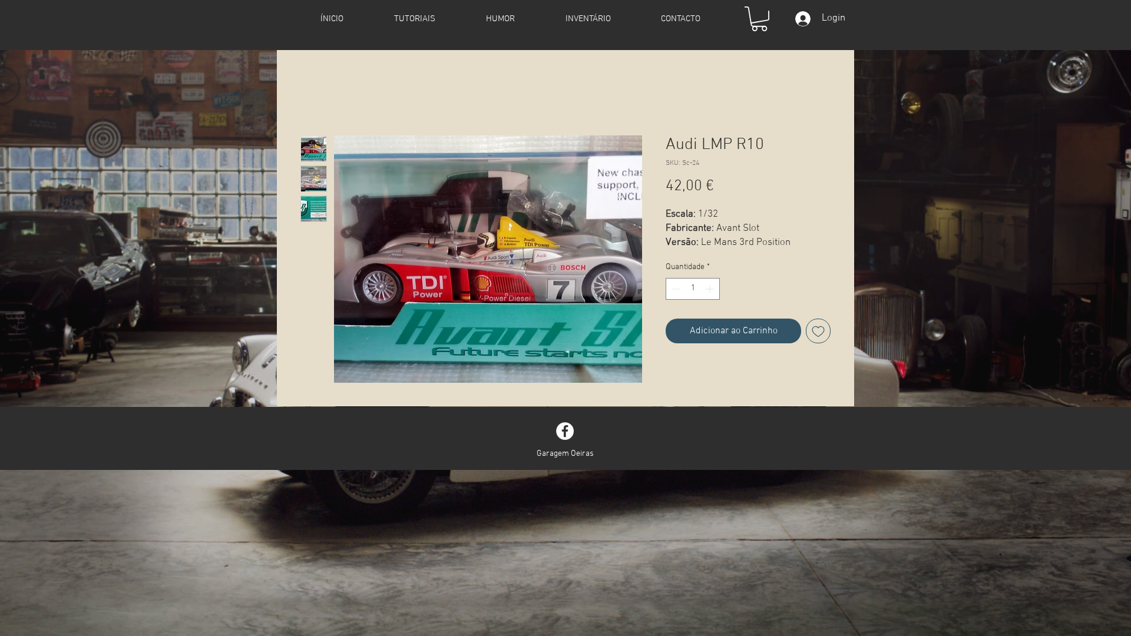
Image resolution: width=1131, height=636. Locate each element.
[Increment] (710, 289)
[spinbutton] (692, 289)
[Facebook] (565, 431)
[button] (759, 18)
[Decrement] (674, 289)
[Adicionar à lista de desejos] (818, 331)
